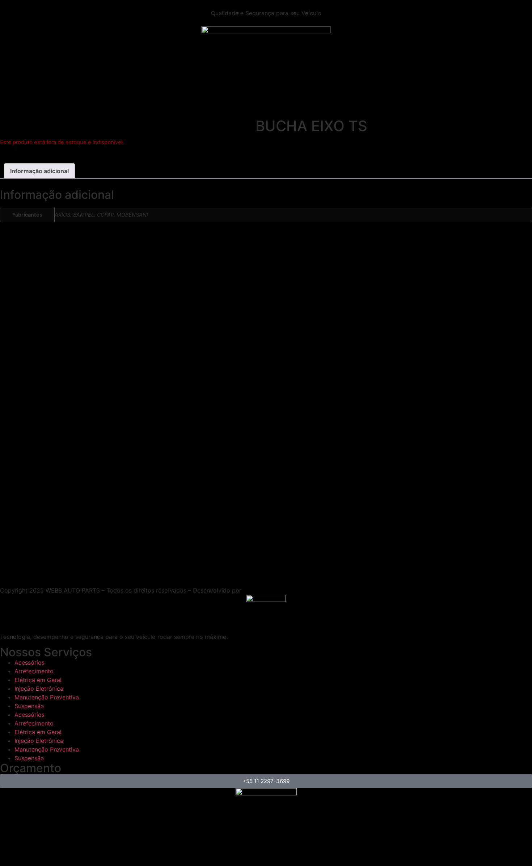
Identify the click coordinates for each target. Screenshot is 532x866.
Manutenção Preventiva (46, 697)
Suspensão (29, 706)
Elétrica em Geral (38, 679)
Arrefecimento (34, 671)
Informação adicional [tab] (39, 171)
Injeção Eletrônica (38, 688)
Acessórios (29, 662)
